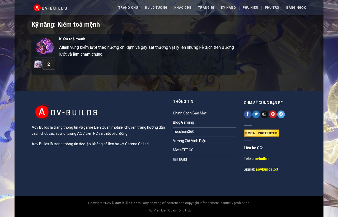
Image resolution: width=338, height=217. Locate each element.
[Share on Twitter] (256, 114)
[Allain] (38, 64)
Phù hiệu (250, 7)
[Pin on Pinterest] (273, 114)
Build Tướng (156, 7)
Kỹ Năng (228, 7)
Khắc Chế (182, 7)
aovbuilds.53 (267, 169)
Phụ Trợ (272, 7)
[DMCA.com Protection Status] (261, 133)
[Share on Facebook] (248, 114)
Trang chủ (128, 7)
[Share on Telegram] (281, 114)
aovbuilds (261, 159)
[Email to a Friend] (264, 114)
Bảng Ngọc (296, 7)
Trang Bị (206, 7)
